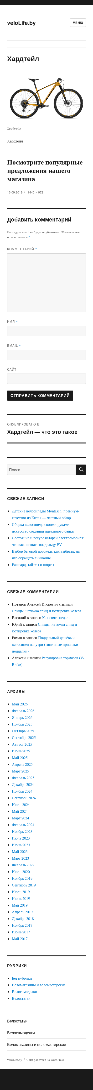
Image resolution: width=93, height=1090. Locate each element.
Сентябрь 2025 (24, 737)
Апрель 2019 (22, 911)
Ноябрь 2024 (22, 791)
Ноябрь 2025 (22, 724)
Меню (78, 22)
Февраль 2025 (23, 777)
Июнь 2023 (21, 844)
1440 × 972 (35, 192)
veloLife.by (21, 23)
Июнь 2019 (21, 898)
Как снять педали (56, 617)
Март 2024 (20, 817)
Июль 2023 (21, 837)
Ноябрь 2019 (22, 878)
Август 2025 (22, 744)
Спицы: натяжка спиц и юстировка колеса (46, 610)
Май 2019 (20, 905)
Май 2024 (20, 811)
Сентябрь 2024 (24, 797)
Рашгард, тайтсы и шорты (33, 564)
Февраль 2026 (23, 710)
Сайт (11, 369)
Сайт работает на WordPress (45, 1059)
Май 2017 (20, 938)
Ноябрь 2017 (22, 925)
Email (14, 345)
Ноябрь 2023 (22, 831)
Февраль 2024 (23, 824)
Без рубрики (22, 978)
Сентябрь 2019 (24, 884)
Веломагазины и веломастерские (39, 984)
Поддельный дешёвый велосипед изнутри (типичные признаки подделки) (45, 644)
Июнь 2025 (21, 750)
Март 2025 (20, 770)
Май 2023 (20, 851)
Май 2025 (20, 757)
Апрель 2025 (22, 764)
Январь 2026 (22, 717)
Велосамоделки (24, 991)
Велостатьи (21, 998)
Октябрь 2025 (23, 730)
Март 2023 (20, 858)
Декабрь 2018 (23, 918)
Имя (12, 321)
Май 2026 (20, 703)
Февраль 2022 (23, 864)
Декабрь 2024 (23, 784)
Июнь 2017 (21, 931)
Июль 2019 (21, 891)
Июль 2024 (21, 804)
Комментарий (22, 249)
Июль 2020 (21, 871)
